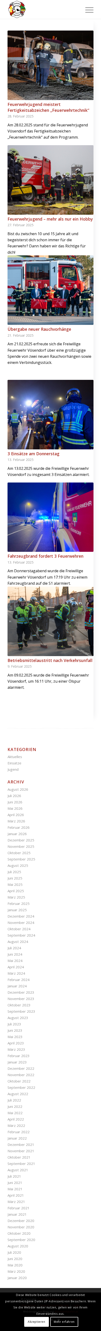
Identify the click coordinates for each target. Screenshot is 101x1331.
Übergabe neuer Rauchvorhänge (39, 329)
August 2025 (18, 865)
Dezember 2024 (21, 916)
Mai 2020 (15, 1265)
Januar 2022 (17, 1138)
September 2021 (21, 1163)
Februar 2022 (19, 1131)
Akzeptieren (36, 1322)
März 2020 (16, 1271)
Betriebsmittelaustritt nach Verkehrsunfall (50, 660)
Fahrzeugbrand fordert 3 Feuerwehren (45, 556)
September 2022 (21, 1087)
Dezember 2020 (21, 1220)
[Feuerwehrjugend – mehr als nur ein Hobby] (50, 180)
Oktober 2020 (19, 1233)
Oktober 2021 (19, 1157)
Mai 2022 (15, 1112)
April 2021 (16, 1195)
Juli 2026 (14, 795)
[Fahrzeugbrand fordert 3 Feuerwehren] (50, 517)
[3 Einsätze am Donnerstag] (50, 414)
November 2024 (21, 922)
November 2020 (21, 1227)
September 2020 (21, 1239)
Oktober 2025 (19, 852)
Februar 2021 (19, 1208)
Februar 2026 (19, 827)
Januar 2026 (17, 833)
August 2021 (18, 1170)
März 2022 (16, 1125)
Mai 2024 (15, 960)
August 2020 (18, 1246)
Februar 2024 (19, 979)
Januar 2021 (17, 1214)
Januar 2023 (17, 1062)
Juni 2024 (15, 954)
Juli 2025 (14, 871)
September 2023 (21, 1011)
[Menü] (87, 9)
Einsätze (14, 763)
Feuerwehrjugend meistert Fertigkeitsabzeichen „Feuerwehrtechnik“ (48, 107)
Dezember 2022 (21, 1068)
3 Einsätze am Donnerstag (33, 453)
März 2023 (16, 1049)
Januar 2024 (17, 986)
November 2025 (21, 846)
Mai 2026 (15, 808)
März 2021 (16, 1201)
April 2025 (16, 890)
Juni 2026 (15, 802)
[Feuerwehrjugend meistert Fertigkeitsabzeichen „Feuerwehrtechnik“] (50, 65)
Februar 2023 (19, 1055)
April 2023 (16, 1043)
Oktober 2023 (19, 1005)
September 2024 (21, 935)
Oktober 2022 (19, 1081)
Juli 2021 (14, 1176)
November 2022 (21, 1074)
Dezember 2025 (21, 840)
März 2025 (16, 897)
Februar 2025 (19, 903)
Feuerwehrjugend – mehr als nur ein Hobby (50, 219)
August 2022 (18, 1093)
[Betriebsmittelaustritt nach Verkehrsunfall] (50, 621)
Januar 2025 (17, 909)
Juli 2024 (14, 948)
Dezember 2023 (21, 992)
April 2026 (16, 814)
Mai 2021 (15, 1189)
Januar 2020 (17, 1277)
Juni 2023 (15, 1030)
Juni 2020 (15, 1258)
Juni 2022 (15, 1106)
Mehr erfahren (64, 1322)
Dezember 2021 (21, 1144)
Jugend (13, 769)
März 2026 (16, 821)
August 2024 (18, 941)
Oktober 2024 (19, 928)
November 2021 (21, 1150)
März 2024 (16, 973)
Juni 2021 (15, 1182)
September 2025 (21, 859)
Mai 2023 (15, 1036)
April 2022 (16, 1119)
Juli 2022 (14, 1100)
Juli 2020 (14, 1252)
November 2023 (21, 998)
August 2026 (18, 789)
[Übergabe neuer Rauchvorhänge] (50, 290)
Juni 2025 (15, 878)
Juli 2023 (14, 1024)
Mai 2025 (15, 884)
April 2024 (16, 967)
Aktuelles (15, 756)
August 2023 (18, 1017)
